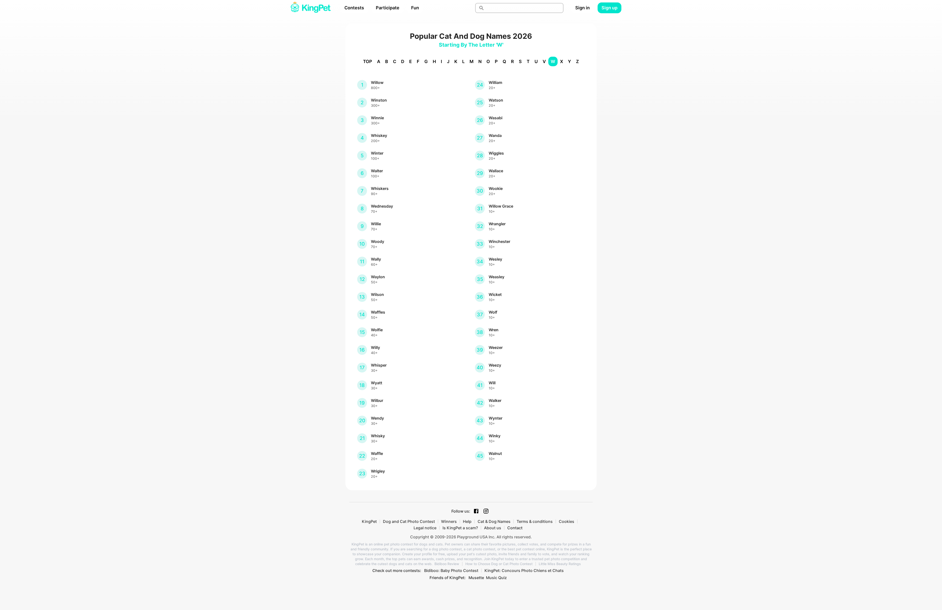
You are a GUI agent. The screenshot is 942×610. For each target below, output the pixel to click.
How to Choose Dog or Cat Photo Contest (499, 564)
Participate (387, 7)
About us (492, 528)
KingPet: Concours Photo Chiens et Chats (524, 570)
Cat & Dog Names (494, 521)
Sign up (609, 7)
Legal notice (425, 528)
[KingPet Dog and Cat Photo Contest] (310, 8)
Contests (354, 7)
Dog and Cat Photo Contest (409, 521)
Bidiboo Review (446, 564)
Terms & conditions (535, 521)
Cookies (566, 521)
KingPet (369, 521)
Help (467, 521)
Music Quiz (496, 578)
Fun (415, 7)
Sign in (582, 7)
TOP (367, 61)
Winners (449, 521)
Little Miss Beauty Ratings (560, 564)
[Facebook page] (476, 511)
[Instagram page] (486, 511)
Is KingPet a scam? (460, 528)
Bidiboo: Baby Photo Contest (451, 570)
